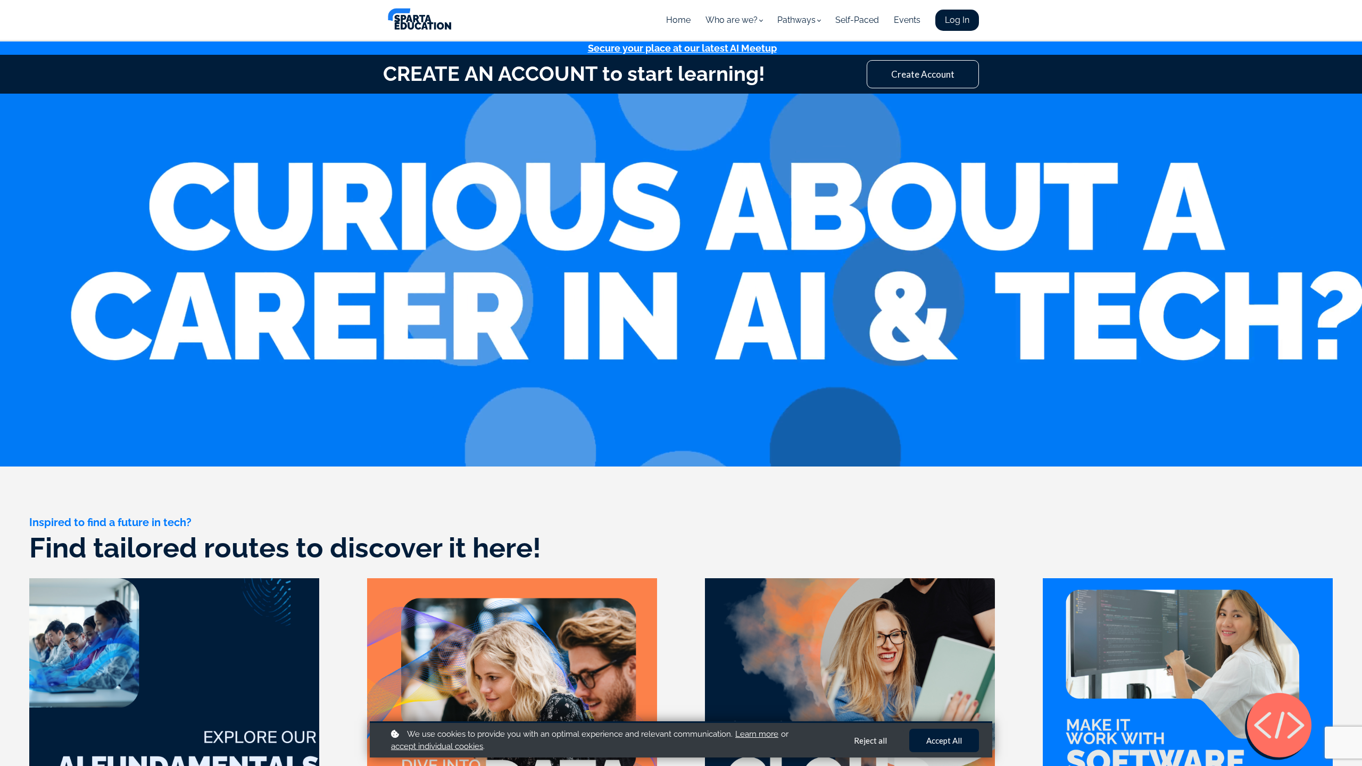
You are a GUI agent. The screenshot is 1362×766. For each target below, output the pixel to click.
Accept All (944, 740)
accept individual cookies (437, 746)
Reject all (870, 740)
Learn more (756, 734)
